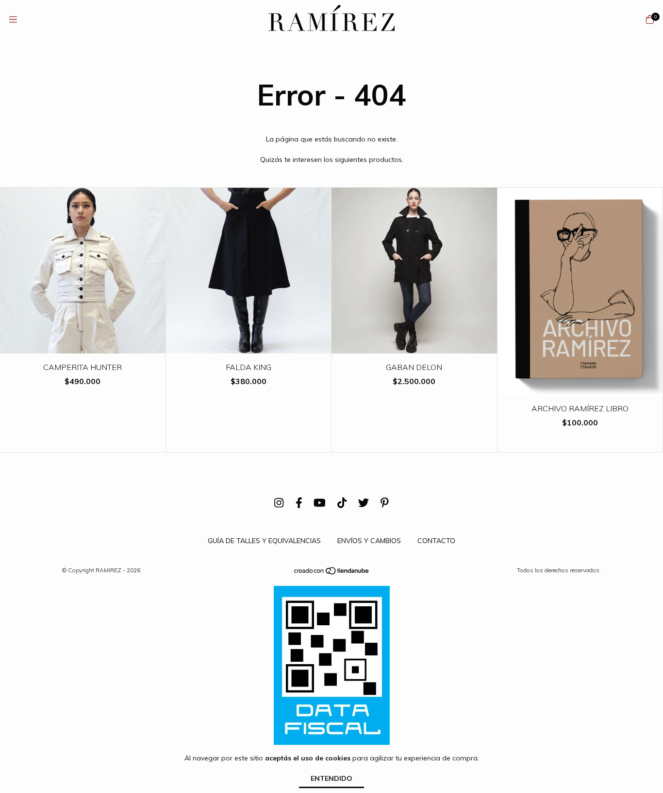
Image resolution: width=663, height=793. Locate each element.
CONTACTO (436, 540)
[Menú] (13, 20)
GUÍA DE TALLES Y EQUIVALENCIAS (264, 540)
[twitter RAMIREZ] (363, 503)
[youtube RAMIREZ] (320, 503)
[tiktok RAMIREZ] (341, 503)
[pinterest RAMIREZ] (385, 503)
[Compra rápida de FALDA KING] (248, 346)
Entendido (331, 778)
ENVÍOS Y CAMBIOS (369, 540)
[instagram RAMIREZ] (278, 503)
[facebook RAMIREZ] (299, 503)
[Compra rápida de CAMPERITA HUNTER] (83, 346)
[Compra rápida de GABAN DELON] (414, 346)
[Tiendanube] (332, 572)
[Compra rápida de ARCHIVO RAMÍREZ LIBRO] (580, 388)
